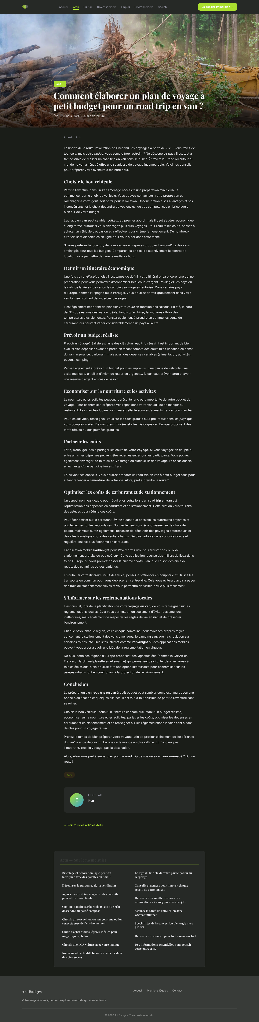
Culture (88, 6)
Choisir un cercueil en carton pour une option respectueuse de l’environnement (92, 921)
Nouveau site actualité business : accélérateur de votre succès (92, 955)
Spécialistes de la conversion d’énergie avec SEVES (164, 925)
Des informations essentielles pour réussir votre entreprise (163, 946)
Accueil (63, 6)
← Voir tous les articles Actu (83, 825)
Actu (76, 6)
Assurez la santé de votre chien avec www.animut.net (158, 913)
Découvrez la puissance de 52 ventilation (89, 885)
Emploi (125, 6)
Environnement (143, 6)
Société (163, 6)
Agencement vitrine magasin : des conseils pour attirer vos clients (90, 896)
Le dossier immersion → (218, 6)
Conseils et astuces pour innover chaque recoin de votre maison (161, 887)
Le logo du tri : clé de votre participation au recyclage (163, 875)
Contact (177, 990)
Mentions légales (157, 990)
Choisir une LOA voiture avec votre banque (90, 944)
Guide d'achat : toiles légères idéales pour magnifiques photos (89, 934)
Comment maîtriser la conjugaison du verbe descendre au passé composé (91, 908)
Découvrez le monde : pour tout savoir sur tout (165, 936)
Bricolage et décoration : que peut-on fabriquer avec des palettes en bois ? (86, 875)
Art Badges (32, 991)
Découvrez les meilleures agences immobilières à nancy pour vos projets (160, 900)
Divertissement (106, 6)
